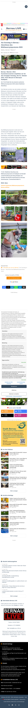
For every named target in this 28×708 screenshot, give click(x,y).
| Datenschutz (22, 699)
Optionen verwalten (14, 394)
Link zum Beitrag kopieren (14, 278)
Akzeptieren (14, 386)
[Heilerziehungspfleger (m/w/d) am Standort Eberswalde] (4, 524)
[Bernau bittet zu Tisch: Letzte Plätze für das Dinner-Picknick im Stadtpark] (4, 460)
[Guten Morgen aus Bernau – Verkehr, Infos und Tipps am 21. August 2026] (4, 518)
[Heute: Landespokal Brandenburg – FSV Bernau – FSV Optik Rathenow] (4, 512)
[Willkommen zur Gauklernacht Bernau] (14, 36)
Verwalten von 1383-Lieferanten (9, 383)
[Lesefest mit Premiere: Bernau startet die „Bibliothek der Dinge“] (4, 473)
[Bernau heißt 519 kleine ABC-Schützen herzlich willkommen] (4, 454)
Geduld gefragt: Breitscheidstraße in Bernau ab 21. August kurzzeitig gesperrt (17, 485)
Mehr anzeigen (14, 491)
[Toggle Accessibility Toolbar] (26, 6)
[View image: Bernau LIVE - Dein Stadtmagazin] (14, 154)
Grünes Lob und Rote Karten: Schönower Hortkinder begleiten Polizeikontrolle (17, 466)
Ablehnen (14, 390)
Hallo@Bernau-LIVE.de (15, 628)
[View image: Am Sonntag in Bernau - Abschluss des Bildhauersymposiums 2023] (14, 240)
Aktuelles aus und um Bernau (11, 267)
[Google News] (14, 281)
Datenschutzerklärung (17, 396)
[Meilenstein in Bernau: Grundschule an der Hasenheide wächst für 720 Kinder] (4, 479)
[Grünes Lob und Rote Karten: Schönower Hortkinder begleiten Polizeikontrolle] (4, 466)
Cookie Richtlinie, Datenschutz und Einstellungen (14, 701)
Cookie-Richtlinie (9, 396)
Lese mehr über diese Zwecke (21, 383)
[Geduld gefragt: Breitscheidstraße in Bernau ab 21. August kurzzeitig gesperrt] (4, 485)
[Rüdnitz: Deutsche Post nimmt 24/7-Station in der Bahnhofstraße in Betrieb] (4, 500)
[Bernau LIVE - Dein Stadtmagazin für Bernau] (13, 29)
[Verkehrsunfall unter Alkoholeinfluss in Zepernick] (4, 530)
